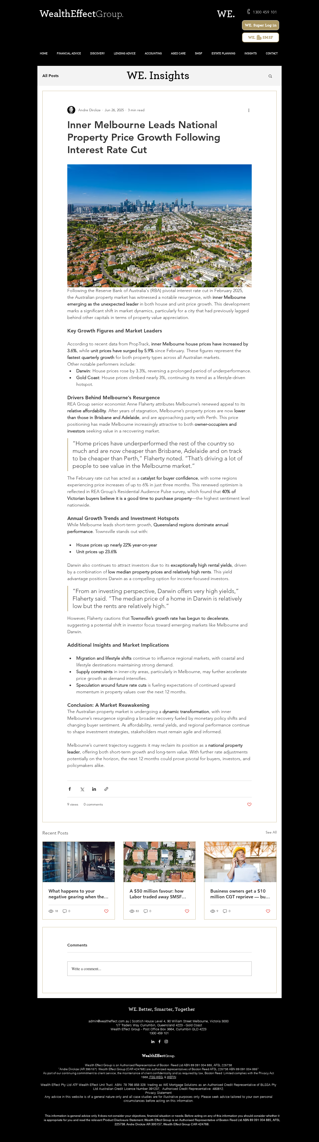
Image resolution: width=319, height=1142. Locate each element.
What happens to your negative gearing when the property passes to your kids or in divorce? (78, 894)
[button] (270, 76)
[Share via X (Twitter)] (82, 789)
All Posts (50, 75)
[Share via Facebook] (69, 789)
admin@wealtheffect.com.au (108, 1021)
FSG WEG (156, 1077)
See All (271, 832)
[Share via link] (106, 789)
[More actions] (249, 110)
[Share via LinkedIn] (94, 789)
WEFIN (171, 1077)
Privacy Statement (158, 1093)
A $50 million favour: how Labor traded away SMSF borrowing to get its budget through (159, 894)
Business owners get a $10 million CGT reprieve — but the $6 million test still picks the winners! (239, 894)
